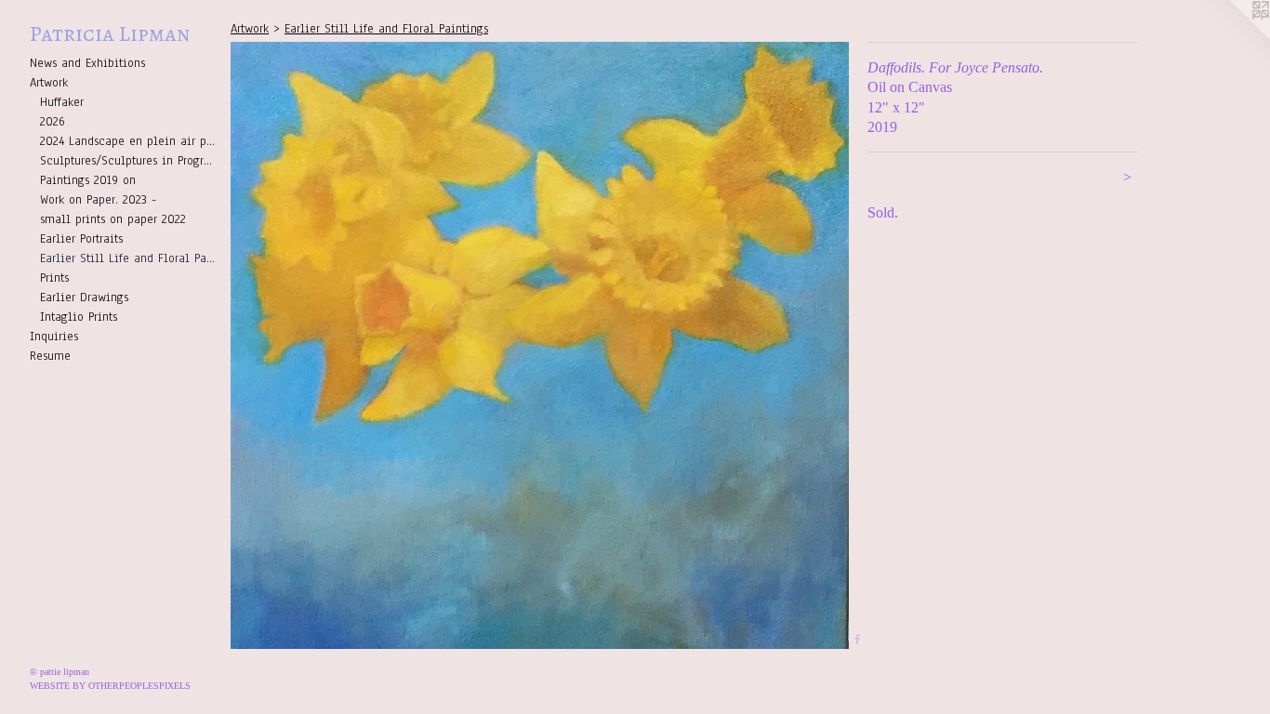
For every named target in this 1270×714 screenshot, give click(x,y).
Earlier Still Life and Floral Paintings (128, 258)
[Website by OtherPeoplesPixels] (1233, 37)
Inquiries (54, 336)
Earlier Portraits (81, 239)
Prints (54, 278)
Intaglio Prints (78, 317)
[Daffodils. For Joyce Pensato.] (540, 345)
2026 (52, 121)
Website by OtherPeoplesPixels (110, 686)
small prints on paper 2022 (113, 219)
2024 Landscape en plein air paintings (128, 141)
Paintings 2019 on (88, 180)
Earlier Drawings (84, 297)
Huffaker (62, 102)
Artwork (49, 82)
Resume (50, 356)
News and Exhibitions (87, 63)
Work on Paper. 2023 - (98, 200)
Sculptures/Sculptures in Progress (128, 160)
